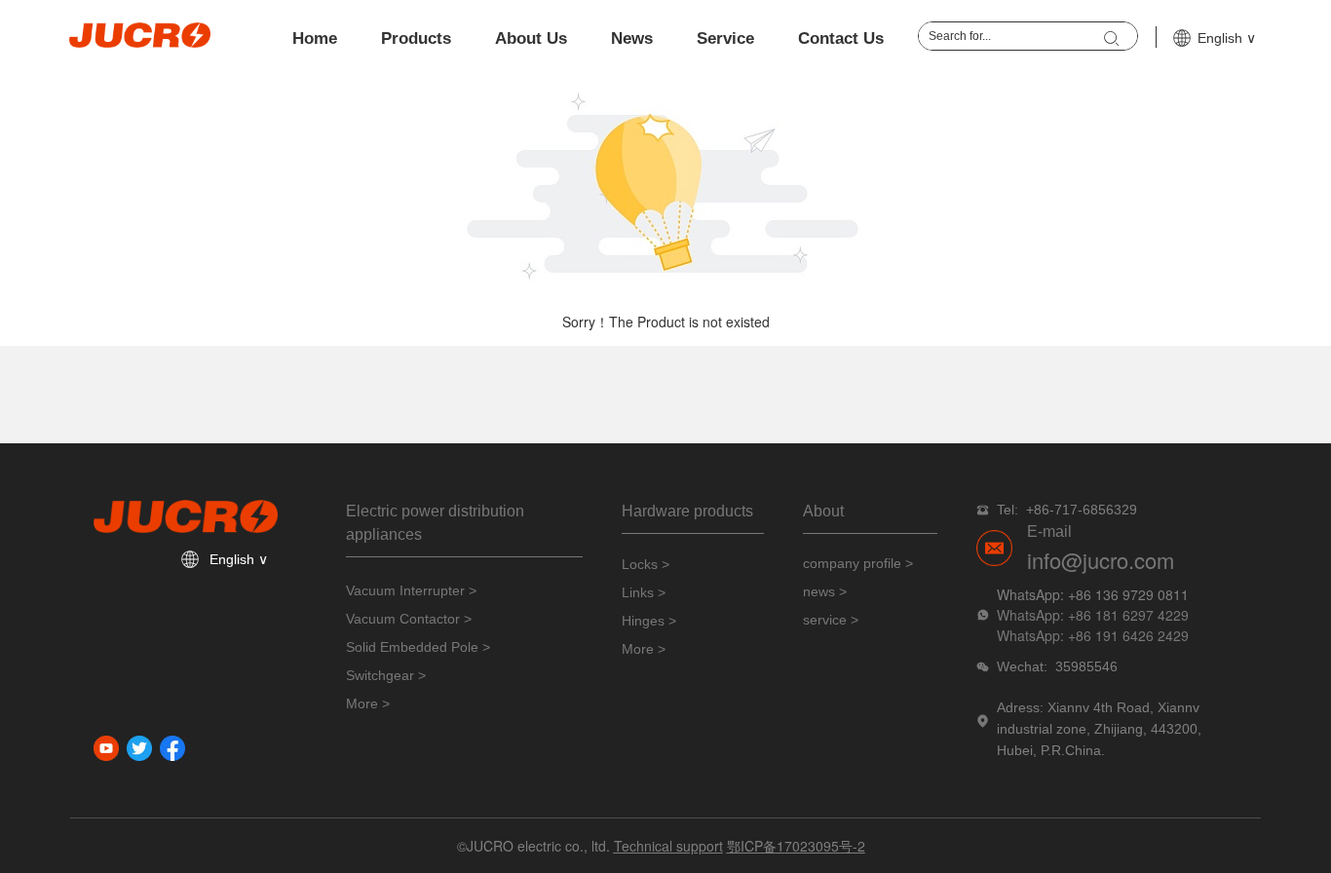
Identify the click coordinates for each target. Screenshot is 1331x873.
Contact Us (841, 38)
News (632, 38)
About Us (531, 38)
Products (416, 38)
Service (725, 38)
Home (314, 38)
